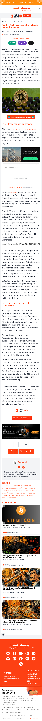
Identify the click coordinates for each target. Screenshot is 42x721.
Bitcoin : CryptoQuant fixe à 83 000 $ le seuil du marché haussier (19, 589)
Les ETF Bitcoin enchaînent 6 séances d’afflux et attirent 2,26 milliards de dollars (20, 621)
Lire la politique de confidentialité (11, 712)
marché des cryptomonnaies (26, 129)
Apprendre (12, 533)
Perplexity (22, 43)
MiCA (4, 344)
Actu (10, 21)
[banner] (21, 154)
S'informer (11, 34)
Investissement (21, 565)
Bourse (18, 533)
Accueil (4, 21)
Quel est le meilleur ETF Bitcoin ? (14, 525)
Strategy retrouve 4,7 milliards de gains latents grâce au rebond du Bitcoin (19, 556)
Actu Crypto (17, 21)
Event (18, 34)
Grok (31, 43)
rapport (13, 192)
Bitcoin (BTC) (20, 597)
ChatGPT (12, 43)
